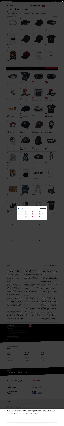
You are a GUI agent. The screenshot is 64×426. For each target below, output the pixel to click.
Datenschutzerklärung (37, 413)
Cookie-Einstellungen (15, 413)
